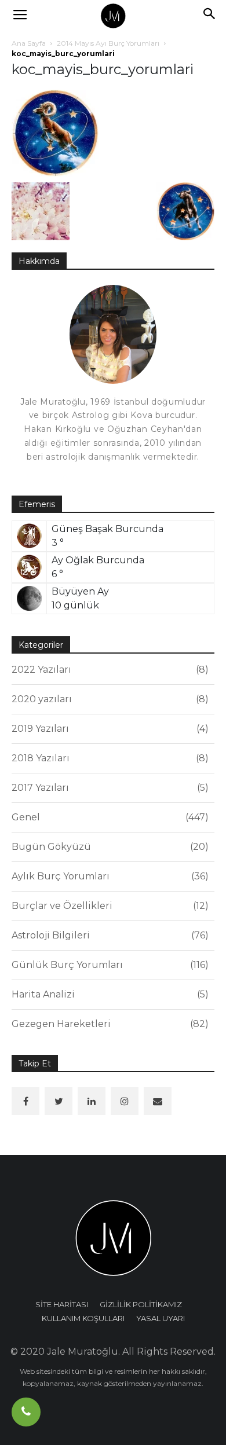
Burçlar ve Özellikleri (108, 905)
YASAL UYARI (160, 1318)
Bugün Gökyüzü (108, 846)
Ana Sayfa (29, 43)
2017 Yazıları (108, 787)
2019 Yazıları (108, 728)
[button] (210, 15)
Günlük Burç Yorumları (108, 964)
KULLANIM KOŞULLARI (83, 1318)
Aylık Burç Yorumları (108, 876)
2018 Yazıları (108, 758)
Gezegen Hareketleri (108, 1023)
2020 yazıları (108, 699)
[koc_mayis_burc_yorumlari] (55, 132)
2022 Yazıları (108, 669)
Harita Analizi (108, 994)
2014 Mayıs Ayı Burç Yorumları (108, 43)
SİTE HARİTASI (61, 1304)
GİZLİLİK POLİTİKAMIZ (141, 1304)
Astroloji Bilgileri (108, 935)
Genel (108, 817)
